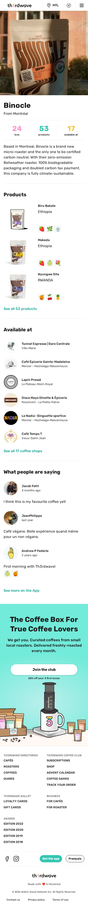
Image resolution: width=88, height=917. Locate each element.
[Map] (69, 5)
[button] (75, 858)
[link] (20, 308)
